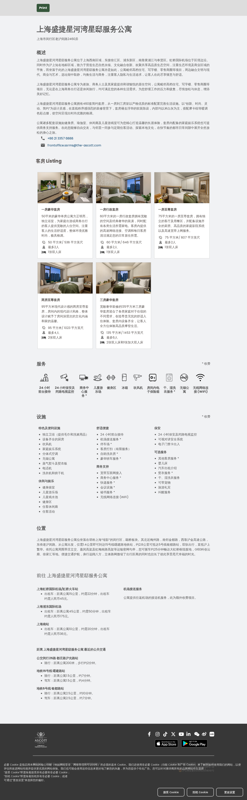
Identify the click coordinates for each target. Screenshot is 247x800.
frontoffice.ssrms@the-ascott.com (74, 145)
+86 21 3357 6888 (60, 138)
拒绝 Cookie (200, 792)
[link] (41, 739)
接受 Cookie (171, 792)
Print (43, 8)
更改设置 (229, 792)
